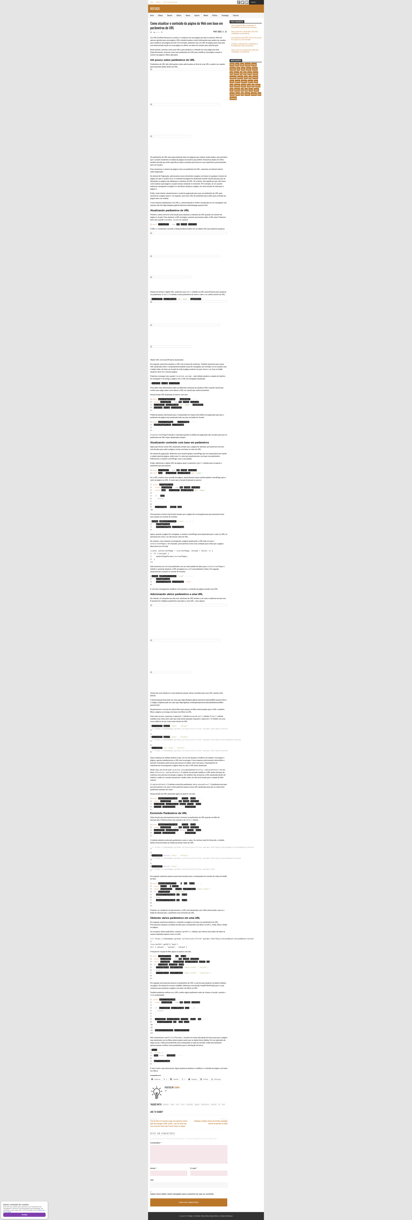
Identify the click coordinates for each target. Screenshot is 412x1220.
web (223, 1104)
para (231, 90)
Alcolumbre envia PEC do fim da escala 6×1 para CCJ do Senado (246, 39)
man (231, 85)
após (242, 64)
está (245, 77)
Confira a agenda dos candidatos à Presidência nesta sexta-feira (244, 45)
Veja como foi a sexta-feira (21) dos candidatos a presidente (244, 32)
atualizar (166, 1104)
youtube (246, 2)
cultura (254, 69)
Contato (158, 2)
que (246, 90)
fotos (232, 81)
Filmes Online (205, 1216)
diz (241, 73)
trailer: (247, 94)
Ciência (160, 15)
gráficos (244, 81)
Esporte (196, 15)
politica (237, 90)
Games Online (214, 1216)
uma (259, 94)
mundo (243, 85)
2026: (232, 64)
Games (188, 15)
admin (176, 1087)
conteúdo (189, 1104)
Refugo (155, 8)
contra (249, 69)
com (177, 1104)
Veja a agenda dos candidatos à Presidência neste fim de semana (244, 26)
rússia (232, 94)
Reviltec (198, 1216)
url (219, 1104)
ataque (254, 64)
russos (256, 90)
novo (248, 85)
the (242, 94)
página (197, 1104)
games (237, 81)
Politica (214, 15)
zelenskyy (233, 98)
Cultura (178, 15)
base (172, 1104)
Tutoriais (236, 15)
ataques (232, 69)
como (183, 1104)
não (253, 85)
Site (152, 1180)
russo (251, 90)
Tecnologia (225, 15)
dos (245, 73)
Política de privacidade (170, 2)
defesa (236, 73)
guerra (250, 81)
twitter (242, 2)
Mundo (206, 15)
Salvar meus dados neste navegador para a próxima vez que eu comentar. (182, 1194)
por (242, 90)
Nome (153, 1168)
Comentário (155, 1143)
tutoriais (213, 1104)
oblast (258, 85)
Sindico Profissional (227, 1216)
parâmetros (205, 1104)
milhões (237, 85)
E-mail (193, 1168)
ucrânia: (253, 94)
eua (250, 77)
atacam (247, 64)
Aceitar (24, 1215)
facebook (238, 2)
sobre (237, 94)
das (231, 73)
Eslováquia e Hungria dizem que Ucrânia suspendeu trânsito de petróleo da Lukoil (210, 1122)
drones (255, 73)
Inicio (152, 2)
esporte (240, 77)
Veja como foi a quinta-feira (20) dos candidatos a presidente (245, 51)
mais (256, 81)
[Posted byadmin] (157, 1098)
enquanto (233, 77)
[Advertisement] (246, 120)
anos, (237, 64)
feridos (255, 77)
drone (249, 73)
